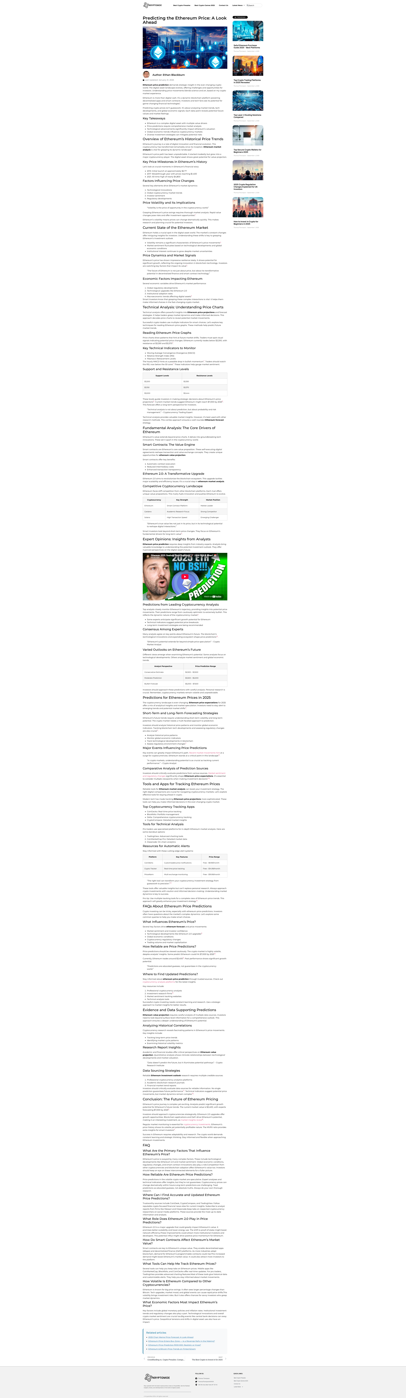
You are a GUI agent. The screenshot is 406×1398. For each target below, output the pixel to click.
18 (192, 1093)
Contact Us (223, 5)
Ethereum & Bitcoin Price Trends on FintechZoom (172, 1349)
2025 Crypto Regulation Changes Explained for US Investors (245, 186)
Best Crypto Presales (181, 5)
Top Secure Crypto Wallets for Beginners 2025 (247, 150)
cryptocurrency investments (197, 1124)
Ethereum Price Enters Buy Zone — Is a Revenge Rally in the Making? (181, 1341)
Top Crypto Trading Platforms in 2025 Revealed (247, 81)
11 (185, 708)
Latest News (237, 5)
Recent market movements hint (204, 753)
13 (170, 883)
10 (217, 636)
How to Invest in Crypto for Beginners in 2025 (246, 222)
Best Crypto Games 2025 (205, 5)
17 (183, 1091)
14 (197, 900)
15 (215, 953)
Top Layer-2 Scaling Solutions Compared (247, 116)
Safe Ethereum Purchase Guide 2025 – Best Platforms (247, 46)
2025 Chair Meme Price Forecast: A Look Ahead (170, 1337)
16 (173, 993)
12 (219, 755)
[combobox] (254, 5)
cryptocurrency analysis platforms (159, 982)
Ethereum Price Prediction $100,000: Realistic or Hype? (174, 1345)
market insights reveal (191, 1120)
